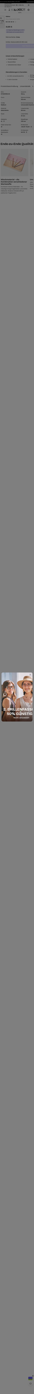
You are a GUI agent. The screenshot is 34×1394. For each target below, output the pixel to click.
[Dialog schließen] (30, 674)
